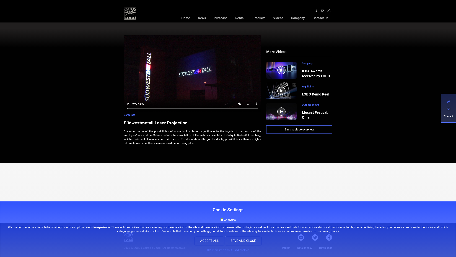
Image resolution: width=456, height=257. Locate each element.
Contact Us (320, 18)
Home (185, 18)
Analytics (230, 220)
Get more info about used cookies (228, 250)
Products (258, 18)
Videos (278, 18)
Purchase (220, 18)
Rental (240, 18)
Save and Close (243, 241)
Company (298, 18)
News (202, 18)
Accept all (209, 241)
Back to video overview (299, 129)
